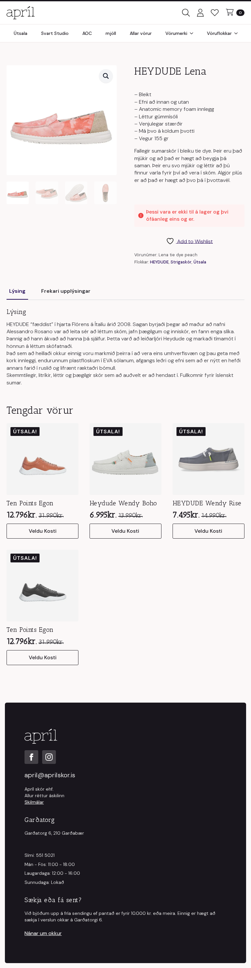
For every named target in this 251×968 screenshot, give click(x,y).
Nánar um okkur (43, 933)
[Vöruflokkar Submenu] (238, 33)
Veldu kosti (43, 531)
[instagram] (49, 757)
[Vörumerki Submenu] (193, 33)
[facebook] (31, 757)
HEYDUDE (159, 262)
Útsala (20, 33)
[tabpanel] (125, 347)
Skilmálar (34, 802)
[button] (106, 76)
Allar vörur (141, 33)
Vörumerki (176, 33)
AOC (87, 33)
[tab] (17, 291)
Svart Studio (55, 33)
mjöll (111, 33)
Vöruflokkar (219, 33)
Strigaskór (181, 262)
